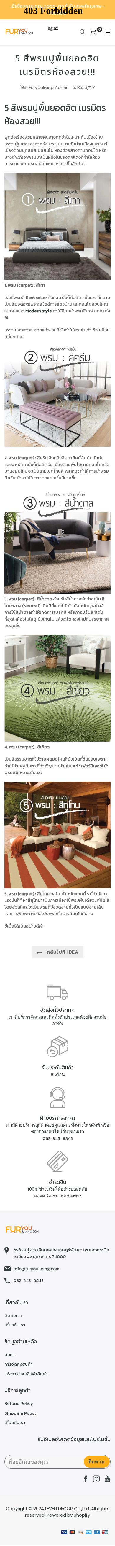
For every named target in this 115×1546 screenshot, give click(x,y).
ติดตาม (96, 1461)
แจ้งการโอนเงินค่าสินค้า (26, 1373)
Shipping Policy (20, 1413)
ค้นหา (9, 1354)
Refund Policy (18, 1403)
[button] (57, 227)
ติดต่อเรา (13, 1315)
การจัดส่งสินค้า (18, 1364)
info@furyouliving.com (36, 1268)
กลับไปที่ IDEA (61, 951)
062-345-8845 (57, 1138)
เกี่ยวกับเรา (14, 1324)
